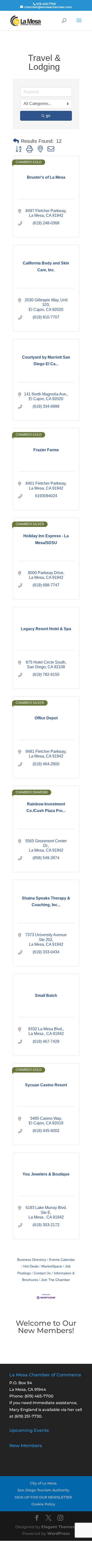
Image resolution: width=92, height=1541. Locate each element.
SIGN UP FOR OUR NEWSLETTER (43, 1497)
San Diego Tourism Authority (43, 1490)
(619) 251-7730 (27, 1416)
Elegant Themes (58, 1527)
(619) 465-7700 (39, 1396)
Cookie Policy (43, 1504)
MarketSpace (51, 1266)
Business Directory (31, 1260)
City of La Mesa (43, 1483)
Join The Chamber (55, 1280)
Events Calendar (62, 1260)
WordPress (58, 1533)
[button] (16, 141)
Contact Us (42, 1273)
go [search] (48, 116)
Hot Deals (31, 1266)
